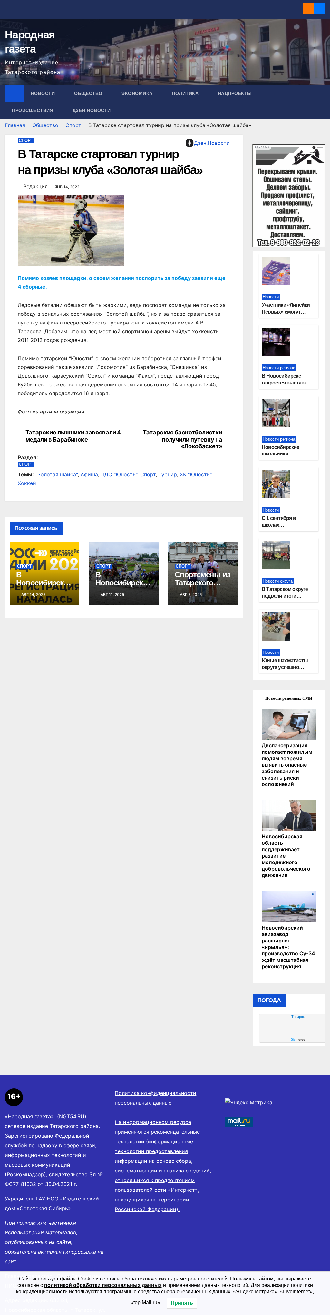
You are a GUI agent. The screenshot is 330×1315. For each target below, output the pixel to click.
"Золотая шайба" (56, 474)
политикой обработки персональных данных (103, 1285)
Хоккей (27, 483)
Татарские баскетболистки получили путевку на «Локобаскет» (182, 439)
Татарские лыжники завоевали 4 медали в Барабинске (73, 436)
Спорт (73, 125)
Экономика (137, 93)
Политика (186, 93)
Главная (15, 125)
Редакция (35, 186)
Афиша (89, 474)
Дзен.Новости (92, 110)
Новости (43, 93)
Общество (89, 93)
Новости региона (279, 367)
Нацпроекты (236, 93)
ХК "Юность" (195, 474)
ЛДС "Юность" (119, 474)
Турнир (168, 474)
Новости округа (278, 581)
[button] (321, 102)
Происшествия (33, 110)
